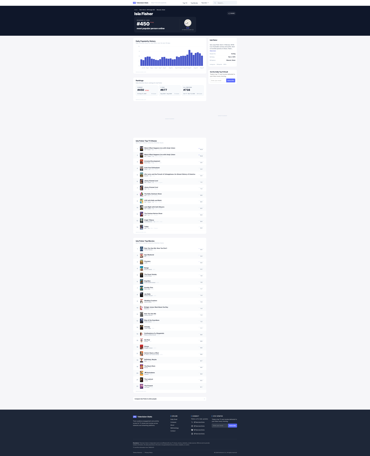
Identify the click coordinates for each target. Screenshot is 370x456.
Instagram (212, 64)
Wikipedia (219, 64)
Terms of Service (137, 452)
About (172, 425)
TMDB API (151, 447)
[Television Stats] (140, 2)
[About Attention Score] (193, 29)
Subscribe (230, 80)
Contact (172, 431)
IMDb (224, 64)
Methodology (174, 428)
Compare (173, 422)
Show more (213, 51)
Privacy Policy (149, 452)
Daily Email (173, 419)
